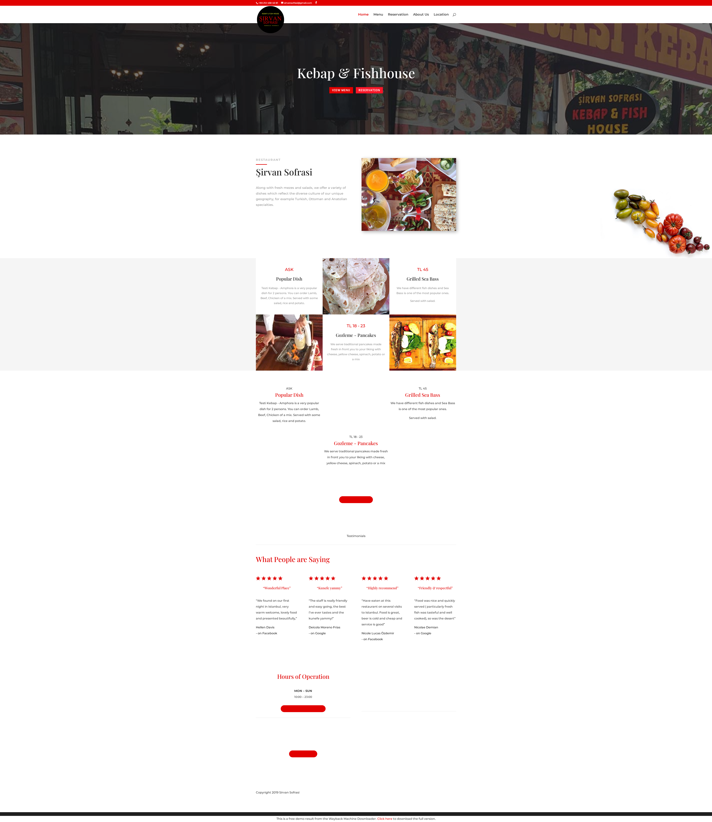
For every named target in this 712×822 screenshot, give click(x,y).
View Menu (341, 90)
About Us (421, 14)
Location (441, 14)
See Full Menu (356, 499)
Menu (378, 14)
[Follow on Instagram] (453, 793)
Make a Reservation (303, 708)
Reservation (398, 14)
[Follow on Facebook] (446, 793)
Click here (384, 819)
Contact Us (303, 754)
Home (363, 14)
